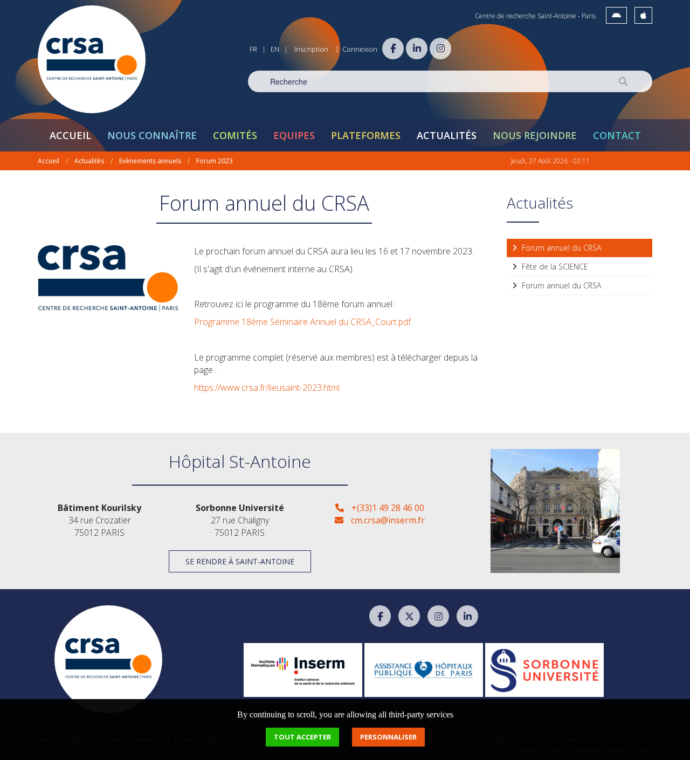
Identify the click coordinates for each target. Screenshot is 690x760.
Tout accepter (302, 737)
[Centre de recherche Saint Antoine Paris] (92, 59)
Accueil (70, 135)
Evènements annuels (150, 160)
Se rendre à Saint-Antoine (239, 561)
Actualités (447, 135)
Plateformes (366, 135)
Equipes (294, 135)
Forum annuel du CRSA (560, 248)
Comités (235, 135)
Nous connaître (152, 135)
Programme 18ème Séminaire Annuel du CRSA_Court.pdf (302, 322)
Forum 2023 (214, 160)
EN (275, 49)
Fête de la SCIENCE (554, 266)
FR (253, 49)
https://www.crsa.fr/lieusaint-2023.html (267, 387)
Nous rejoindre (535, 135)
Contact (617, 135)
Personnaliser (388, 737)
